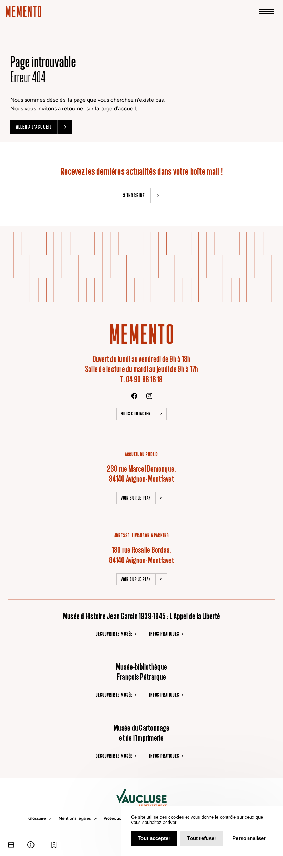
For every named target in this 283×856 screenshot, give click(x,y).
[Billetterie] (54, 844)
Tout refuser (201, 838)
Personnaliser (249, 838)
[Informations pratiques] (30, 844)
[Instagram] (149, 396)
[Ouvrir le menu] (266, 11)
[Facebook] (134, 395)
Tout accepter (154, 838)
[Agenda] (11, 844)
